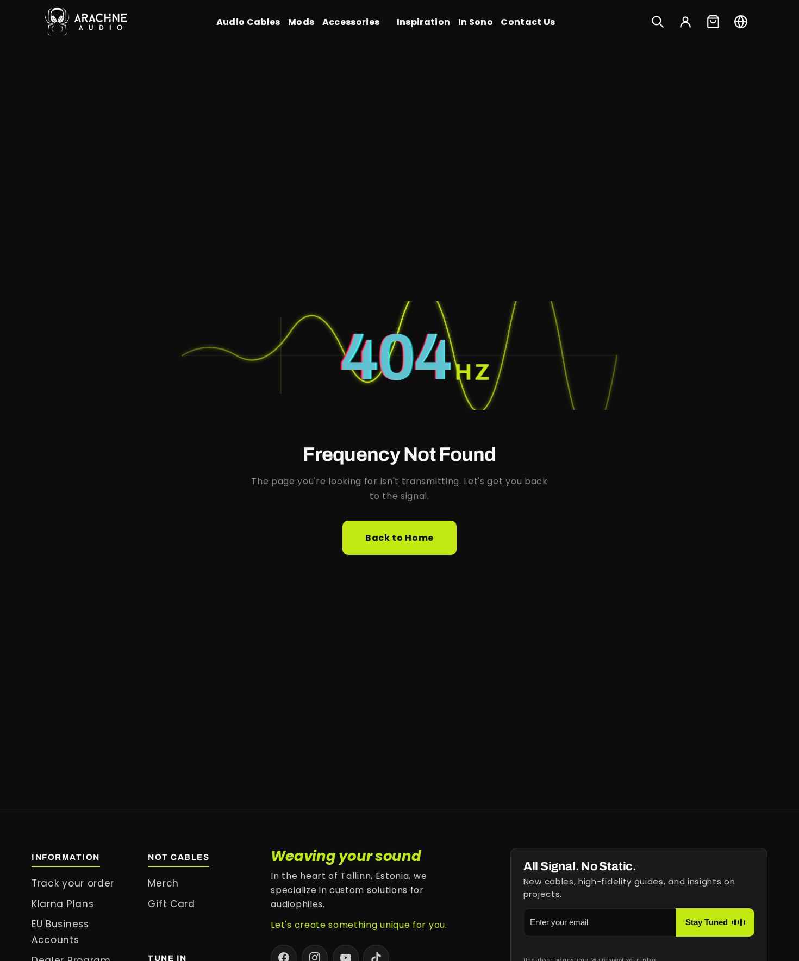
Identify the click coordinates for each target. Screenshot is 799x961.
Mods (301, 22)
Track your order (73, 883)
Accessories (351, 22)
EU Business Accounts (60, 932)
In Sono (475, 22)
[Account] (685, 22)
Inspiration (424, 22)
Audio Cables (248, 22)
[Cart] (713, 22)
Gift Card (171, 903)
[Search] (658, 22)
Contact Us (528, 22)
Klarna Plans (62, 903)
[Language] (741, 22)
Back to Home (399, 538)
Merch (163, 883)
